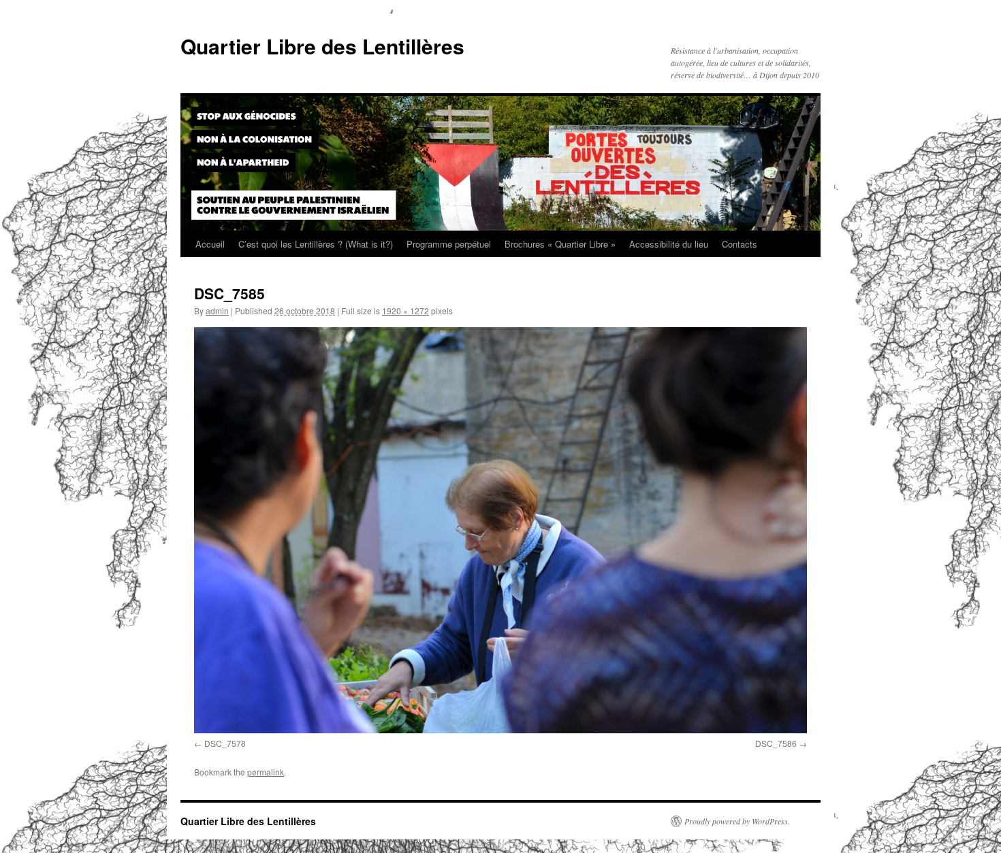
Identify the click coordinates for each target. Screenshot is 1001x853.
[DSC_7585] (500, 530)
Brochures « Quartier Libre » (560, 243)
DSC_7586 (776, 743)
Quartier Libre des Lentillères (322, 46)
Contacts (739, 243)
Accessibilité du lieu (668, 243)
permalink (265, 771)
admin (217, 310)
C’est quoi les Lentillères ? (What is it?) (315, 243)
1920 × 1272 (405, 310)
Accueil (210, 243)
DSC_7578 (225, 743)
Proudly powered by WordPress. (737, 821)
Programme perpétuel (449, 243)
